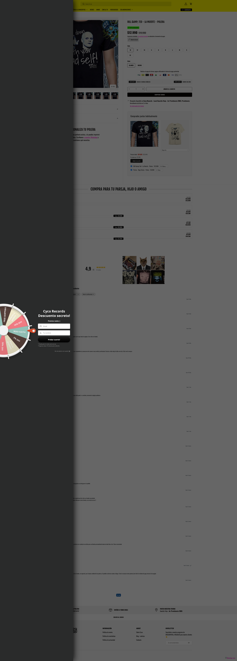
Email (45, 326)
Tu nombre (47, 333)
